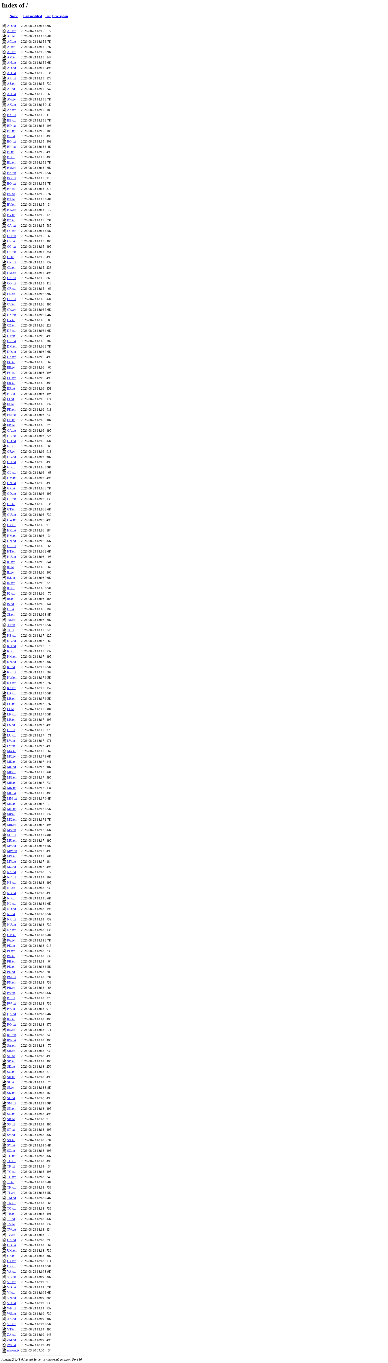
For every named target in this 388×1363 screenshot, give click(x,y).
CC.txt (11, 230)
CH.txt (11, 252)
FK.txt (11, 409)
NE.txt (11, 882)
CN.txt (11, 278)
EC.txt (11, 362)
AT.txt (11, 89)
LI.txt (10, 709)
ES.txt (11, 388)
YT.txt (11, 1329)
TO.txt (11, 1208)
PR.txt (11, 987)
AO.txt (11, 68)
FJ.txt (10, 404)
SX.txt (11, 1140)
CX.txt (11, 315)
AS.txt (11, 83)
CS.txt (11, 294)
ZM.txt (11, 1340)
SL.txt (11, 1098)
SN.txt (11, 1108)
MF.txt (11, 772)
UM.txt (11, 1250)
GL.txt (11, 472)
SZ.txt (11, 1150)
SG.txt (11, 1071)
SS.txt (11, 1124)
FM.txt (11, 414)
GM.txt (11, 478)
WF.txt (11, 1308)
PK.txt (11, 966)
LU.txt (11, 735)
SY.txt (11, 1145)
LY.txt (11, 746)
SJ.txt (10, 1087)
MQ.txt (11, 819)
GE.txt (11, 446)
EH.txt (11, 378)
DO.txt (11, 351)
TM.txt (11, 1198)
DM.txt (11, 346)
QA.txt (11, 1014)
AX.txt (11, 104)
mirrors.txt (13, 1350)
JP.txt (10, 630)
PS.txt (11, 993)
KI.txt (11, 651)
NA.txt (11, 872)
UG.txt (11, 1245)
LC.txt (11, 704)
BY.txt (11, 215)
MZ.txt (11, 867)
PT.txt (11, 998)
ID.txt (11, 562)
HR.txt (11, 546)
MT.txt (11, 835)
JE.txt (10, 614)
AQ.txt (11, 73)
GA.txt (11, 430)
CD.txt (11, 236)
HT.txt (11, 551)
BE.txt (11, 131)
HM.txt (11, 535)
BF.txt (11, 136)
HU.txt (11, 556)
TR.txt (11, 1213)
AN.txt (11, 62)
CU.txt (11, 299)
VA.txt (11, 1271)
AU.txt (11, 94)
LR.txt (11, 719)
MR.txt (11, 824)
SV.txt (11, 1135)
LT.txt (11, 730)
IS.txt (10, 604)
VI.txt (11, 1292)
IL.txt (10, 572)
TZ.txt (11, 1234)
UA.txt (11, 1240)
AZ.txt (11, 110)
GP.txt (11, 488)
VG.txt (11, 1287)
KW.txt (11, 677)
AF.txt (11, 36)
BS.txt (11, 194)
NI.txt (11, 898)
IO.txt (11, 588)
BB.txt (11, 120)
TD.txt (11, 1161)
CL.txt (11, 267)
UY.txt (11, 1261)
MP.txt (11, 814)
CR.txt (11, 288)
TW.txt (11, 1229)
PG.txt (11, 956)
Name (14, 16)
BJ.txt (11, 157)
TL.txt (11, 1192)
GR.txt (11, 499)
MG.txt (11, 777)
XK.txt (11, 1319)
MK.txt (11, 788)
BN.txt (11, 173)
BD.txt (11, 125)
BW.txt (11, 209)
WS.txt (11, 1313)
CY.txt (11, 320)
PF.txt (11, 951)
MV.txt (11, 845)
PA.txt (11, 940)
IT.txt (10, 609)
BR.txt (11, 188)
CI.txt (10, 257)
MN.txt (11, 803)
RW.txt (11, 1040)
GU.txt (11, 514)
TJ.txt (10, 1182)
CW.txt (11, 309)
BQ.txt (11, 183)
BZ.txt (11, 220)
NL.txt (11, 903)
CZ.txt (11, 325)
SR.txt (11, 1119)
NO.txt (11, 909)
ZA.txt (11, 1334)
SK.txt (11, 1093)
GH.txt (11, 462)
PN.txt (11, 982)
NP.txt (11, 914)
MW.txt (12, 851)
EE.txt (11, 367)
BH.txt (11, 146)
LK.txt (11, 714)
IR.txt (10, 598)
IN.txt (11, 583)
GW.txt (11, 520)
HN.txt (11, 541)
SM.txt (11, 1103)
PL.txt (11, 972)
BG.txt (11, 141)
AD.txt (11, 25)
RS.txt (11, 1029)
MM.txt (12, 798)
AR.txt (11, 78)
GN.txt (11, 483)
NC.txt (11, 877)
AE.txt (11, 31)
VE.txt (11, 1282)
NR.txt (11, 919)
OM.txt (11, 935)
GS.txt (11, 504)
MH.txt (11, 782)
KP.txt (11, 667)
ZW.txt (11, 1345)
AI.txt (11, 47)
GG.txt (11, 457)
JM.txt (11, 619)
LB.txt (11, 698)
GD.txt (11, 441)
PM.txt (11, 977)
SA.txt (11, 1045)
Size (48, 16)
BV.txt (11, 204)
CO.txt (11, 283)
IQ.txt (11, 593)
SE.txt (11, 1066)
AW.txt (11, 99)
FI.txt (10, 399)
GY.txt (11, 525)
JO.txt (11, 625)
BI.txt (10, 152)
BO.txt (11, 178)
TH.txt (11, 1177)
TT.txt (11, 1219)
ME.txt (11, 767)
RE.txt (11, 1019)
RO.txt (11, 1024)
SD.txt (11, 1061)
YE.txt (11, 1324)
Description (60, 16)
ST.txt (11, 1129)
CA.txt (11, 225)
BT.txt (11, 199)
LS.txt (11, 725)
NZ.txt (11, 930)
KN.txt (11, 662)
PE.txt (11, 945)
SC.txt (11, 1056)
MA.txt (11, 751)
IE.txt (10, 567)
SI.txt (10, 1082)
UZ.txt (11, 1266)
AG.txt (11, 41)
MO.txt (11, 809)
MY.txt (11, 861)
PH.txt (11, 961)
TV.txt (11, 1224)
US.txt (11, 1255)
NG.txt (11, 893)
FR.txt (11, 425)
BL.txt (11, 162)
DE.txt (11, 330)
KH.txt (11, 646)
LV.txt (11, 740)
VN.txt (11, 1298)
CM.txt (11, 273)
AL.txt (11, 52)
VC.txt (11, 1276)
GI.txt (11, 467)
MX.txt (11, 856)
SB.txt (11, 1050)
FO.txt (11, 420)
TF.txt (11, 1166)
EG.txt (11, 372)
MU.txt (11, 840)
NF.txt (11, 888)
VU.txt (11, 1303)
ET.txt (11, 393)
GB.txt (11, 435)
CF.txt (11, 241)
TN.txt (11, 1203)
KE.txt (11, 635)
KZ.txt (11, 688)
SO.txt (11, 1114)
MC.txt (11, 756)
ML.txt (11, 793)
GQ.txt (11, 493)
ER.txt (11, 383)
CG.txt (11, 246)
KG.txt (11, 640)
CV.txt (11, 304)
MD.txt (11, 761)
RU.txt (11, 1035)
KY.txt (11, 683)
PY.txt (11, 1008)
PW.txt (11, 1003)
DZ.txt (11, 357)
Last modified (32, 16)
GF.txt (11, 451)
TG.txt (11, 1171)
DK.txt (11, 341)
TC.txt (11, 1156)
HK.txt (11, 530)
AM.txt (11, 57)
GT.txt (11, 509)
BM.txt (11, 167)
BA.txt (11, 115)
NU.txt (11, 924)
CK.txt (11, 262)
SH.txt (11, 1077)
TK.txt (11, 1187)
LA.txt (11, 693)
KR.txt (11, 672)
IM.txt (11, 577)
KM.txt (11, 656)
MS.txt (11, 830)
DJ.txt (11, 336)
